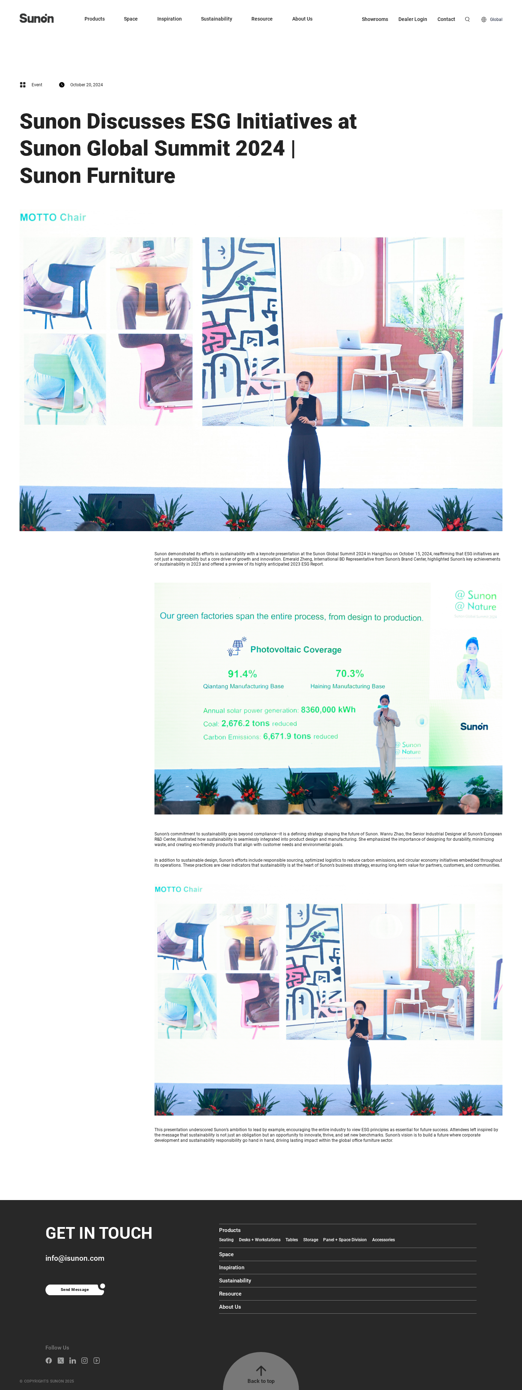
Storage (310, 1239)
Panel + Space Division (345, 1239)
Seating (226, 1239)
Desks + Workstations (260, 1239)
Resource (262, 19)
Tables (292, 1239)
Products (95, 19)
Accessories (383, 1239)
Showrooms (375, 19)
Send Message (75, 1289)
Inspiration (169, 19)
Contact (446, 19)
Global (496, 19)
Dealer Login (412, 19)
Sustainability (216, 19)
